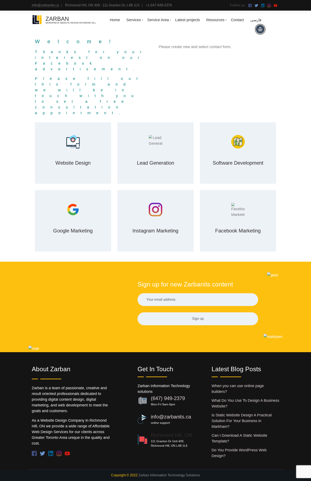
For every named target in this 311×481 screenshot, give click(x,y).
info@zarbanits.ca (45, 5)
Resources (215, 20)
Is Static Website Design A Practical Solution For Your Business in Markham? (242, 421)
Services (133, 20)
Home (115, 20)
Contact (237, 20)
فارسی (255, 20)
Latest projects (187, 20)
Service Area (158, 20)
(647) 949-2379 (168, 398)
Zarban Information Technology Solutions (169, 475)
